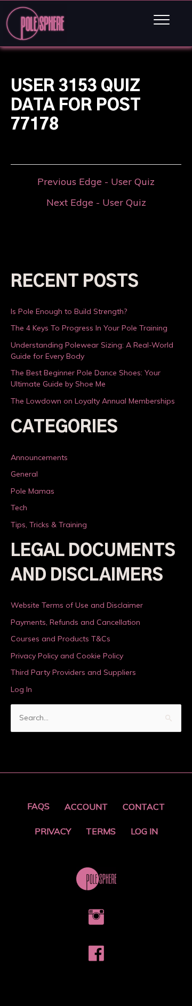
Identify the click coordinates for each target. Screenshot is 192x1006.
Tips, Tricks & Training (49, 524)
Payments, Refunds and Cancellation (75, 622)
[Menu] (161, 20)
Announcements (39, 457)
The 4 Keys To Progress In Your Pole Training (89, 328)
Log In (21, 689)
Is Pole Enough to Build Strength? (69, 311)
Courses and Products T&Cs (60, 638)
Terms (101, 831)
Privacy (53, 831)
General (24, 474)
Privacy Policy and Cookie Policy (67, 656)
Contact (144, 806)
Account (86, 806)
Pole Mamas (32, 491)
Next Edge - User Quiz (96, 202)
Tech (19, 507)
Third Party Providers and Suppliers (73, 672)
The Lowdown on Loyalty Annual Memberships (93, 401)
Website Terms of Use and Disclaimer (77, 605)
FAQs (38, 806)
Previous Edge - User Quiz (96, 182)
